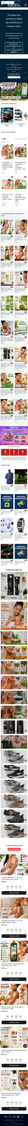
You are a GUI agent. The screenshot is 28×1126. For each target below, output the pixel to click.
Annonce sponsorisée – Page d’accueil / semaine (20, 554)
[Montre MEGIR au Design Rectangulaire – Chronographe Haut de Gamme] (21, 517)
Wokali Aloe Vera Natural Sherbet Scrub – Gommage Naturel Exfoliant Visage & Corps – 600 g (7, 384)
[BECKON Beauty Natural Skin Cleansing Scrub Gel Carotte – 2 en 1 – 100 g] (21, 373)
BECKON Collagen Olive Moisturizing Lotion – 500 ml (21, 307)
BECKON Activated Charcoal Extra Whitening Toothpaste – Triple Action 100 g (7, 332)
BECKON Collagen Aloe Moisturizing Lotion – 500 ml (7, 307)
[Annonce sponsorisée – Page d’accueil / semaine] (21, 543)
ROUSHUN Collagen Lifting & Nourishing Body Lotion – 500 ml (7, 282)
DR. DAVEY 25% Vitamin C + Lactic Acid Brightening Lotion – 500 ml (20, 231)
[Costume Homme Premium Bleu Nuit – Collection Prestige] (7, 469)
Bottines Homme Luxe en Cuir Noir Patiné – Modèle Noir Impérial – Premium (21, 480)
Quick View (14, 590)
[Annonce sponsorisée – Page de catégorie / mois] (21, 494)
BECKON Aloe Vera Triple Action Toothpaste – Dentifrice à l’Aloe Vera (21, 332)
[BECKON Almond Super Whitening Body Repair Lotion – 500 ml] (21, 245)
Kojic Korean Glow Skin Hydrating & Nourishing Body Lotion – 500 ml (20, 282)
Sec (20, 881)
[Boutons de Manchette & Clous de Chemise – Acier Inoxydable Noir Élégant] (7, 517)
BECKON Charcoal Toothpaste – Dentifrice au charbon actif (7, 358)
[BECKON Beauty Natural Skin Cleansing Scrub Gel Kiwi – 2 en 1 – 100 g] (7, 399)
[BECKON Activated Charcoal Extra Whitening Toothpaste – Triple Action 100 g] (7, 320)
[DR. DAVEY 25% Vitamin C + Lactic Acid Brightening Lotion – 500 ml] (21, 219)
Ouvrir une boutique (9, 1113)
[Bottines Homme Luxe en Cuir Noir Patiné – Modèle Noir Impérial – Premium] (21, 469)
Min (16, 881)
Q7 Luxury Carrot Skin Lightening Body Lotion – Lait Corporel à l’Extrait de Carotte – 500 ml (21, 358)
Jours (8, 881)
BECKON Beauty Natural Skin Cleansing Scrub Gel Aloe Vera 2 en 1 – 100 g (20, 410)
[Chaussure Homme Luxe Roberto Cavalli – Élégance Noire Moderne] (7, 543)
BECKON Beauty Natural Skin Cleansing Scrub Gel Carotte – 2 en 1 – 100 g (20, 384)
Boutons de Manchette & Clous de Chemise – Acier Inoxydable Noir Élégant (7, 529)
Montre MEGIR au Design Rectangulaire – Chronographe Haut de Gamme (21, 529)
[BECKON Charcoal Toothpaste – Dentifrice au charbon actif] (7, 346)
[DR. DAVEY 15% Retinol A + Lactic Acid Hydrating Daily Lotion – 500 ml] (7, 219)
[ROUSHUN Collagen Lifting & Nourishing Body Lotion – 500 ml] (7, 270)
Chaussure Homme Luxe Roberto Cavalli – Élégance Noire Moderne (7, 555)
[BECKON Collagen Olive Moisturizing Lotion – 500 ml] (21, 295)
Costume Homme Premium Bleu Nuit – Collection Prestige (6, 480)
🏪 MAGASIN (14, 1114)
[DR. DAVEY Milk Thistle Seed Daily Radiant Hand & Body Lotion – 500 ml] (7, 245)
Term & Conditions (10, 1112)
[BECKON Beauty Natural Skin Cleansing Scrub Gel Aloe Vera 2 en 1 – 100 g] (21, 399)
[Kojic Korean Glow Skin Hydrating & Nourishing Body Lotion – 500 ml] (21, 270)
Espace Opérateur (20, 1113)
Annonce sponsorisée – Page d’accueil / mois (6, 504)
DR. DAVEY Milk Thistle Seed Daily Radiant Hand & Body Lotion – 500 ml (7, 257)
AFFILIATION (19, 1112)
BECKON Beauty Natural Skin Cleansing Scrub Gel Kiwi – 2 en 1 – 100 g (6, 410)
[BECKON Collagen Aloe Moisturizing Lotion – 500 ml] (7, 295)
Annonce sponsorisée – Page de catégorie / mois (20, 504)
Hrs (12, 881)
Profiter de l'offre (14, 885)
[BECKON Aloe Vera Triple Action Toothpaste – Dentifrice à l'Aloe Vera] (21, 320)
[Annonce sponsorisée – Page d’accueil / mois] (7, 494)
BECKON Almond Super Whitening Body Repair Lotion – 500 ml (20, 257)
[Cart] (25, 5)
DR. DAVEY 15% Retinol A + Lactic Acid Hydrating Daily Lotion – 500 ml (7, 231)
